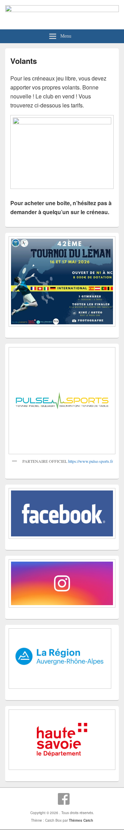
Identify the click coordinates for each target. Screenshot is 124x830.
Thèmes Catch (81, 820)
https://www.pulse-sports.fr (90, 461)
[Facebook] (64, 799)
